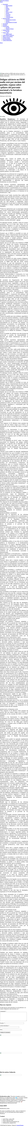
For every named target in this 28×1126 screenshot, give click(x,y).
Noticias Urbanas (10, 28)
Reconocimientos (7, 39)
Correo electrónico (4, 1025)
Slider (7, 10)
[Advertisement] (14, 58)
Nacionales (5, 4)
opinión (7, 13)
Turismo (7, 21)
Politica (7, 8)
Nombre (2, 1023)
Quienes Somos (6, 37)
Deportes (5, 25)
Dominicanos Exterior (11, 19)
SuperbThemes (20, 1125)
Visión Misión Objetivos (8, 35)
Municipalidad (9, 5)
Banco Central (9, 12)
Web (1, 1029)
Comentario (3, 1011)
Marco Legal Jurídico (8, 36)
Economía (8, 14)
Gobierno (8, 16)
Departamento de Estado (11, 22)
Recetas (7, 31)
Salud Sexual (9, 34)
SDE (7, 7)
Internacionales (6, 18)
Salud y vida (6, 32)
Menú (1, 2)
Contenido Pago (9, 17)
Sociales (7, 27)
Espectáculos (6, 26)
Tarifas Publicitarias (7, 40)
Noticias (7, 9)
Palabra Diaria (6, 30)
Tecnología (5, 23)
